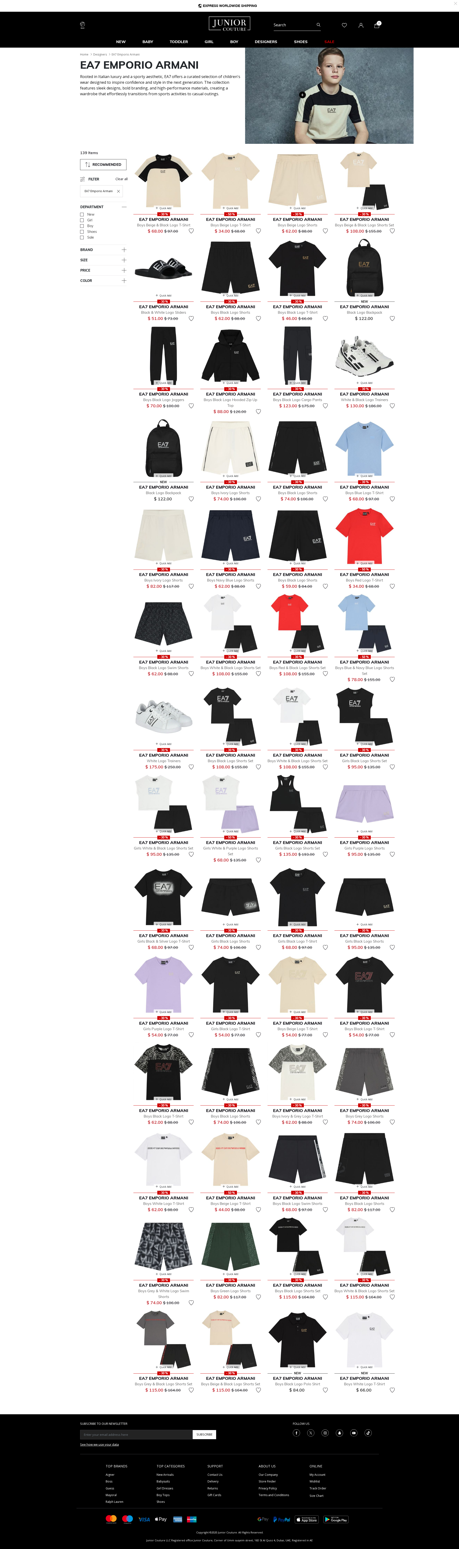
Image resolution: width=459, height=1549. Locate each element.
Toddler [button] (179, 41)
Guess (110, 1488)
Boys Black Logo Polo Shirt (297, 1384)
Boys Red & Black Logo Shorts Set (297, 667)
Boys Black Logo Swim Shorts (163, 667)
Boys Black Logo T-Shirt (297, 312)
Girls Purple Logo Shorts (364, 848)
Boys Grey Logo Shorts (364, 1116)
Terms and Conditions (274, 1495)
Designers (100, 54)
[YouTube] (353, 1432)
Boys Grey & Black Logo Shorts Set (163, 1384)
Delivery (213, 1481)
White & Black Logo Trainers (364, 399)
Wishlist (315, 1481)
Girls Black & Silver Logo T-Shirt (163, 941)
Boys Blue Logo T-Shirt (364, 493)
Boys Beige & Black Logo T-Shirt (163, 225)
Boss (109, 1481)
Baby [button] (147, 41)
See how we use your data (99, 1444)
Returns (213, 1488)
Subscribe (205, 1434)
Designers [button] (266, 41)
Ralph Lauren (114, 1502)
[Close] (455, 3)
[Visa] (144, 1519)
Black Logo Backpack (364, 312)
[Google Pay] (263, 1519)
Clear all (121, 179)
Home (84, 54)
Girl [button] (209, 41)
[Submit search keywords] (318, 25)
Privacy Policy (268, 1488)
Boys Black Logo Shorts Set (230, 761)
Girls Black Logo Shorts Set (364, 761)
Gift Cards (214, 1495)
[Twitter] (310, 1432)
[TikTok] (368, 1432)
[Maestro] (127, 1519)
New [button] (121, 41)
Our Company (268, 1475)
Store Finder (267, 1481)
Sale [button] (329, 41)
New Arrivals (165, 1475)
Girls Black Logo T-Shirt (297, 941)
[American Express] (177, 1519)
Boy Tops (163, 1495)
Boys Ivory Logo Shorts (230, 493)
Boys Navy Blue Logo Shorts (230, 580)
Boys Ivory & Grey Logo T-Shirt (297, 1116)
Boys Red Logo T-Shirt (364, 580)
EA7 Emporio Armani (126, 54)
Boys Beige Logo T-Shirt (231, 225)
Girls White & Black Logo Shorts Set (163, 848)
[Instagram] (325, 1432)
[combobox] (297, 25)
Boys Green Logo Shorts (231, 1291)
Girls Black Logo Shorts (230, 941)
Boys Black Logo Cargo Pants (297, 399)
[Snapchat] (339, 1432)
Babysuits (163, 1481)
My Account (317, 1475)
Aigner (110, 1475)
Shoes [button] (301, 41)
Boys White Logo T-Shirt (163, 1203)
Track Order (318, 1488)
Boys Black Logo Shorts (230, 312)
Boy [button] (234, 41)
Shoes (161, 1502)
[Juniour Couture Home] (229, 23)
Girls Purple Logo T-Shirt (163, 1029)
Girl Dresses (165, 1488)
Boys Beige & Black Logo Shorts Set (364, 225)
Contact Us (215, 1475)
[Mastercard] (111, 1519)
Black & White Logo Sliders (163, 312)
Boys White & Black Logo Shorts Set (231, 667)
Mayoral (111, 1495)
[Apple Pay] (161, 1519)
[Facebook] (296, 1432)
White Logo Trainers (163, 761)
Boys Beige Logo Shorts (297, 225)
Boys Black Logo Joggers (163, 399)
